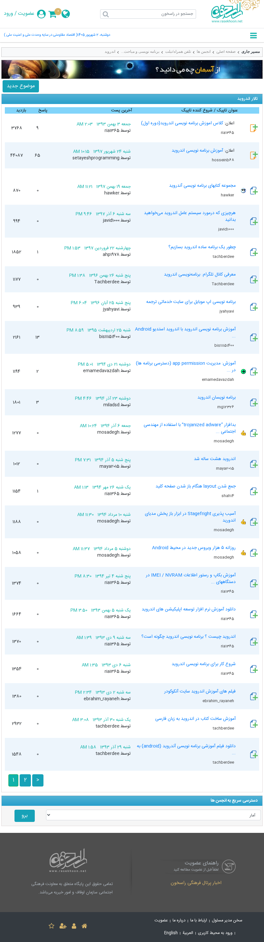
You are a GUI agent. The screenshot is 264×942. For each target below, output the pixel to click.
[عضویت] (63, 927)
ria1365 (228, 132)
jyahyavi (227, 311)
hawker (228, 195)
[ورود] (74, 927)
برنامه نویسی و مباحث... (140, 51)
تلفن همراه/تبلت (178, 51)
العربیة (188, 933)
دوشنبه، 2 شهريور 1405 (93, 35)
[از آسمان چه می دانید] (132, 69)
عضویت (26, 14)
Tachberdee (223, 284)
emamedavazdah (218, 379)
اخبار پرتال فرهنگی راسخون (196, 883)
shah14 (228, 496)
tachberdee (224, 256)
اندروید (110, 51)
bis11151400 (224, 345)
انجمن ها (204, 51)
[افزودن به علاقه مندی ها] (51, 927)
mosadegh (224, 441)
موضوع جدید (21, 86)
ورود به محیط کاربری (215, 933)
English (171, 933)
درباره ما (179, 920)
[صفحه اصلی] (84, 927)
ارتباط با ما (198, 920)
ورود (8, 14)
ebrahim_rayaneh (219, 701)
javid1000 (226, 229)
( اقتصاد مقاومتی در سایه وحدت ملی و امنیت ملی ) (40, 35)
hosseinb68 (223, 160)
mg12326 (226, 407)
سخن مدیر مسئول (227, 920)
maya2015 (225, 468)
